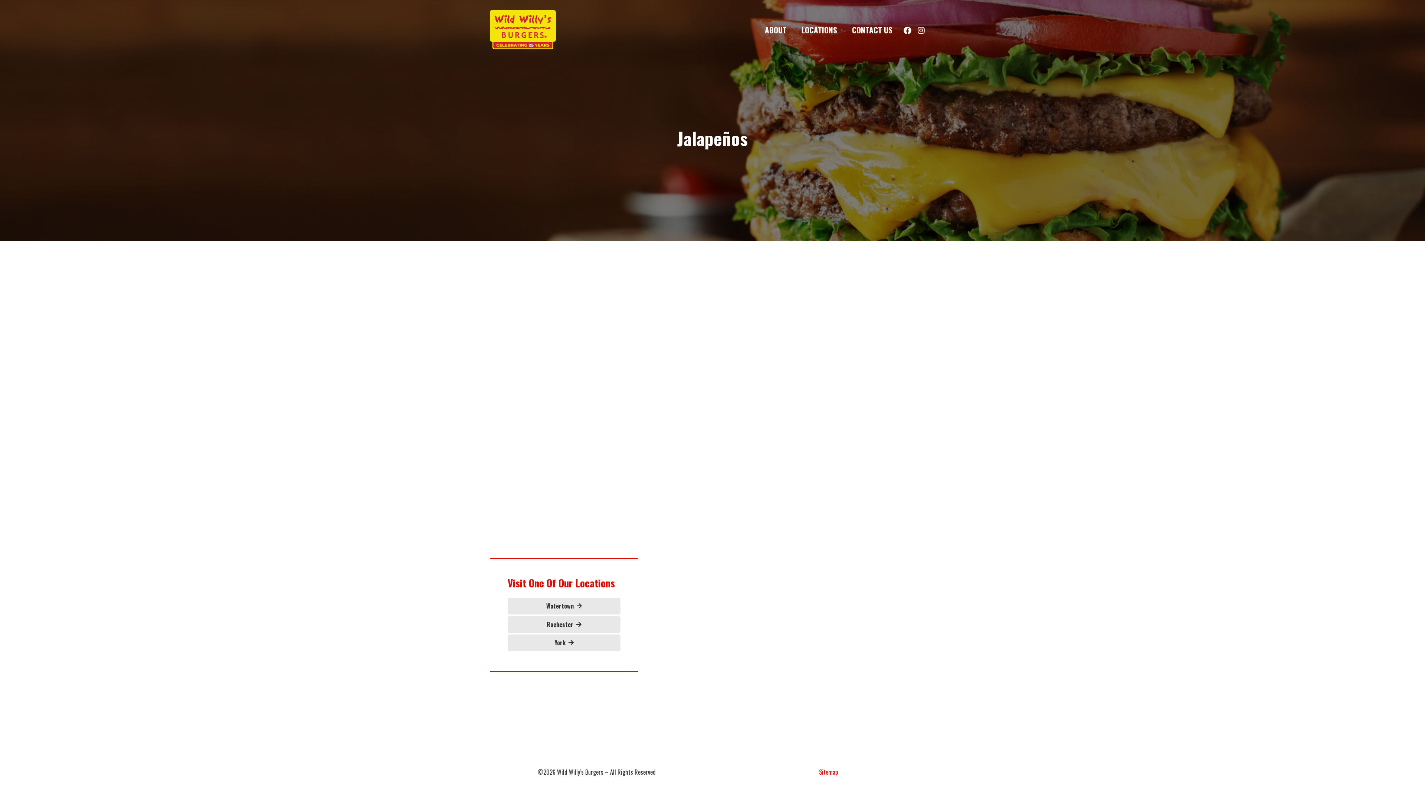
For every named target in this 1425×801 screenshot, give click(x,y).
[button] (794, 29)
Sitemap (828, 772)
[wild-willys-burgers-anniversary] (523, 29)
